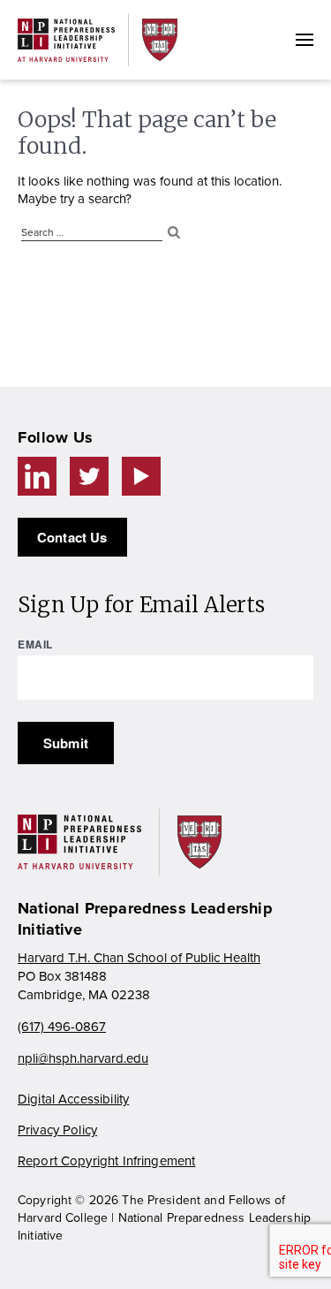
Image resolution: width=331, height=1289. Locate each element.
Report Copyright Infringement (106, 1161)
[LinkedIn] (37, 476)
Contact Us (72, 537)
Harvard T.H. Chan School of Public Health (139, 958)
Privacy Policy (57, 1130)
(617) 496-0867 (62, 1027)
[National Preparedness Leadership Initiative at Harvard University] (66, 40)
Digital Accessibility (73, 1099)
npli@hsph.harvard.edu (83, 1058)
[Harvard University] (159, 39)
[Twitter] (89, 476)
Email (35, 644)
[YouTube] (141, 476)
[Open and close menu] (304, 39)
